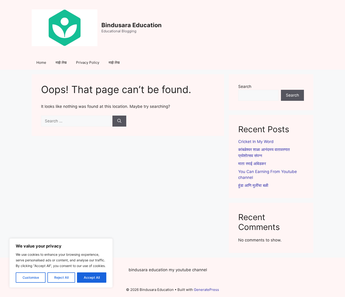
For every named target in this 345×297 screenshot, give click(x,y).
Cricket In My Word (256, 141)
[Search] (119, 121)
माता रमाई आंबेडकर (252, 163)
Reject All (61, 277)
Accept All (92, 277)
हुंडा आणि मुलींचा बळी (253, 185)
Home (41, 62)
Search (244, 86)
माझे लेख (61, 62)
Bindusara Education (131, 25)
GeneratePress (206, 289)
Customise (31, 277)
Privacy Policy (87, 62)
